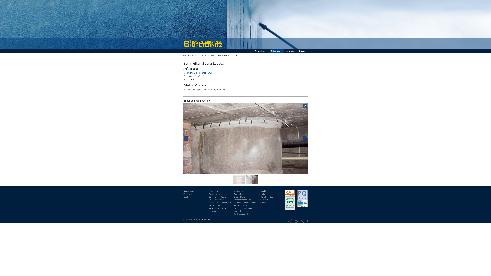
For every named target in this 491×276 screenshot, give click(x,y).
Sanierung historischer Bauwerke (218, 209)
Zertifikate (187, 194)
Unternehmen (260, 51)
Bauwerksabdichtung (242, 194)
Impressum (263, 199)
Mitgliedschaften (266, 197)
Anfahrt (262, 194)
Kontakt (302, 51)
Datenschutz (264, 202)
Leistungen (289, 51)
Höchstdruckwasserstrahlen (220, 202)
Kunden (186, 197)
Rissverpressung (208, 55)
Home (185, 55)
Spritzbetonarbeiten (217, 199)
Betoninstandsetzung (217, 197)
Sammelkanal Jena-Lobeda (227, 55)
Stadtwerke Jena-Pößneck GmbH (198, 72)
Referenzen (275, 51)
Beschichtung (214, 205)
